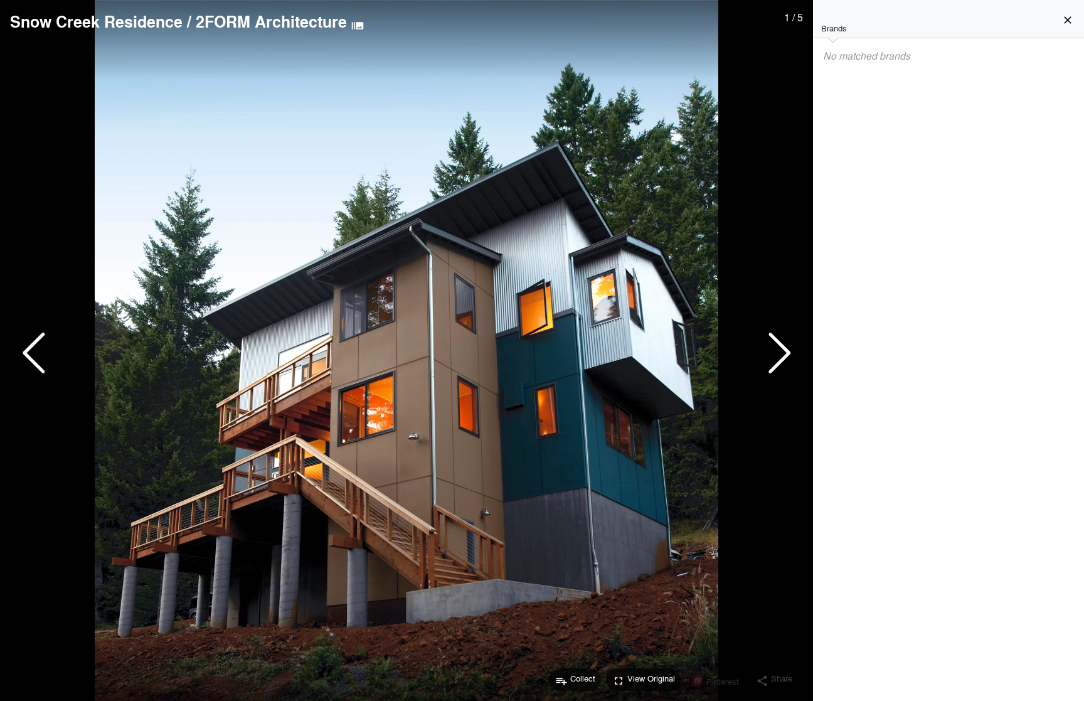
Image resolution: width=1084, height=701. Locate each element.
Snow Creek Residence (96, 21)
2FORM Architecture (271, 21)
